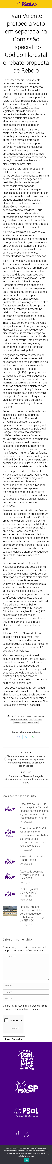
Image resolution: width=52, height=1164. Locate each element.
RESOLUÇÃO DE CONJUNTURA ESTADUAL (29, 893)
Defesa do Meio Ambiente (19, 719)
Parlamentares (33, 722)
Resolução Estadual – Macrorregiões (33, 858)
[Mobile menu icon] (46, 4)
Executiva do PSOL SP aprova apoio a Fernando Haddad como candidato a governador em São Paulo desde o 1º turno (34, 810)
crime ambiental (39, 716)
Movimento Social (20, 722)
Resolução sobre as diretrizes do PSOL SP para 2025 (32, 875)
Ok (26, 1160)
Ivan (31, 719)
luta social (38, 719)
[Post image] (10, 808)
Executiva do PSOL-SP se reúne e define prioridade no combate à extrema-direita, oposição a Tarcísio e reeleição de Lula (34, 837)
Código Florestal (26, 716)
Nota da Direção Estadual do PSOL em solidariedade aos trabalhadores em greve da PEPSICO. (34, 913)
